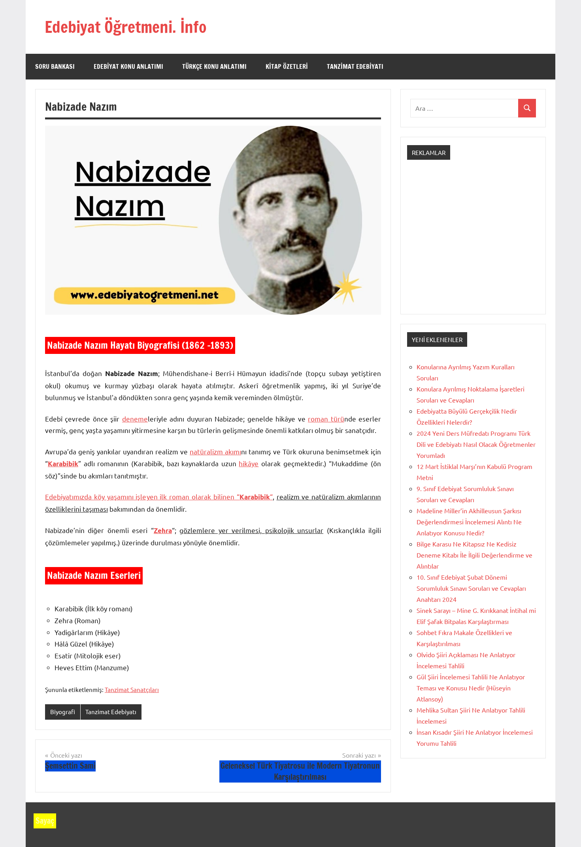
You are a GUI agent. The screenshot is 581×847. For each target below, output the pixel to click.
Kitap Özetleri (287, 66)
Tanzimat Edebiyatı (355, 66)
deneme (135, 418)
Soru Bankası (55, 66)
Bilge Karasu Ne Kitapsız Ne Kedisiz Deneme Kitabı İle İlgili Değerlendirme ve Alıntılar (474, 555)
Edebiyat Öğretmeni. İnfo (126, 26)
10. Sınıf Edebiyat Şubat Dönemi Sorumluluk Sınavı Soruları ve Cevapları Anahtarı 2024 (471, 588)
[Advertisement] (473, 244)
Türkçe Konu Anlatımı (214, 66)
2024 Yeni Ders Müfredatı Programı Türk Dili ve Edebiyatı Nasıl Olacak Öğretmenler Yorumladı (476, 444)
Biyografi (62, 711)
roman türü (326, 418)
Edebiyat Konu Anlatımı (128, 66)
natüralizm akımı (215, 451)
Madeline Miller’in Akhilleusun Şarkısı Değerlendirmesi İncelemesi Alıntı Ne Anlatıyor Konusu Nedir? (469, 522)
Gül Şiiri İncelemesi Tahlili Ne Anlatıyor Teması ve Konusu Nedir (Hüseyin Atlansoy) (471, 688)
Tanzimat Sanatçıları (132, 689)
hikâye (248, 463)
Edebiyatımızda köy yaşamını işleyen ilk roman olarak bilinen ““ (159, 496)
